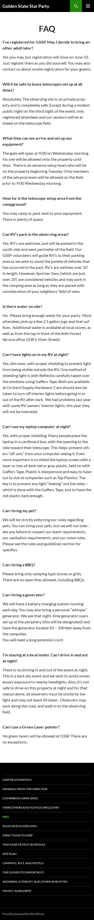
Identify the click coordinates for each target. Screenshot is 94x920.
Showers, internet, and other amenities (35, 881)
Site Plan (10, 854)
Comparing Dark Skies (20, 798)
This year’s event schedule (24, 844)
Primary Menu (88, 6)
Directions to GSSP (18, 835)
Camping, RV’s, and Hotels (23, 863)
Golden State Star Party (26, 6)
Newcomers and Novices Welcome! (31, 807)
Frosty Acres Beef (17, 891)
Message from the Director (25, 789)
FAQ (6, 817)
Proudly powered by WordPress (23, 914)
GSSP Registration (17, 780)
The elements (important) (23, 872)
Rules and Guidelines (20, 826)
